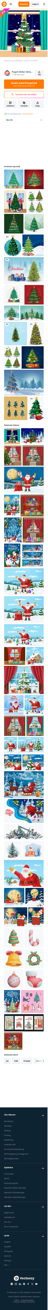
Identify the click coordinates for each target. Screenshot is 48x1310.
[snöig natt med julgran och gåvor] (14, 290)
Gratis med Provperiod (24, 84)
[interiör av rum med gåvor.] (15, 681)
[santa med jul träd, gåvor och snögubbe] (34, 731)
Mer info (9, 118)
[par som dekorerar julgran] (15, 220)
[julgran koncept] (13, 266)
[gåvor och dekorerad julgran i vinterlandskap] (23, 315)
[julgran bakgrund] (16, 378)
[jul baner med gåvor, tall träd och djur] (15, 568)
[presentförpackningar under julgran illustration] (13, 177)
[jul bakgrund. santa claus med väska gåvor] (14, 925)
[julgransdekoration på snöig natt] (15, 447)
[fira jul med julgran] (13, 198)
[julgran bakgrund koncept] (23, 472)
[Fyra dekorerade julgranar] (29, 422)
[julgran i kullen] (31, 357)
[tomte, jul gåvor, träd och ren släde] (23, 1063)
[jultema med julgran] (33, 267)
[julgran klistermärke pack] (15, 497)
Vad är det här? (27, 114)
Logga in (35, 4)
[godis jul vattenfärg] (13, 1276)
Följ (39, 75)
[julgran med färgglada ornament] (12, 423)
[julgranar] (12, 244)
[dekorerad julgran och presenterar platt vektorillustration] (13, 339)
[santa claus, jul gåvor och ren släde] (15, 757)
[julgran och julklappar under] (12, 550)
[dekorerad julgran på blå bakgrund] (15, 398)
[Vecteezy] (4, 4)
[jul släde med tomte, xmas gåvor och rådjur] (13, 705)
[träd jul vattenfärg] (30, 1255)
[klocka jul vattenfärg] (13, 1296)
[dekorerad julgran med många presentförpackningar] (11, 522)
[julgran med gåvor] (13, 360)
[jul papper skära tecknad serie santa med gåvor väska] (23, 1090)
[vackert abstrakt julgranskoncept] (31, 242)
